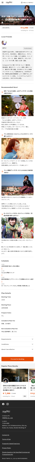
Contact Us (5, 435)
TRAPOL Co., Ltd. (7, 418)
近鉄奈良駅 (4, 308)
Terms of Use (6, 439)
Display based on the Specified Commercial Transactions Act (16, 453)
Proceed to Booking (17, 359)
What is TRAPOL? (28, 2)
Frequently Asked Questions (11, 443)
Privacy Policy (6, 448)
